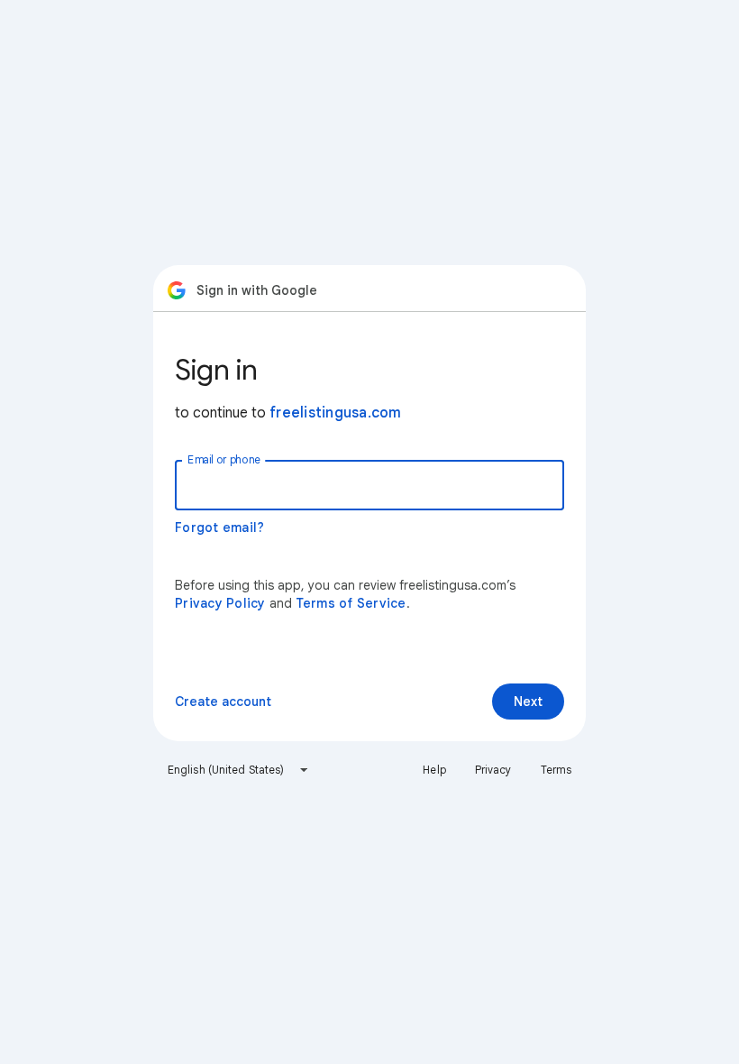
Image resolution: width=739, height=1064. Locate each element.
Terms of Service (351, 603)
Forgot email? (219, 527)
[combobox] (238, 770)
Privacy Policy (220, 603)
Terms (556, 769)
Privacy (493, 769)
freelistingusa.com (335, 413)
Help (434, 769)
